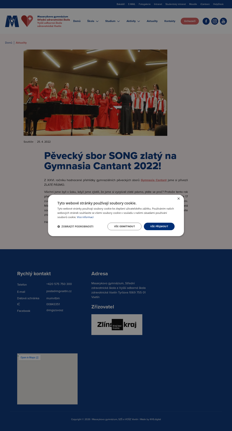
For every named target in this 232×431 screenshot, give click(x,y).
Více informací (85, 217)
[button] (75, 226)
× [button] (178, 198)
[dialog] (116, 215)
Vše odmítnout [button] (124, 226)
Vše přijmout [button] (159, 226)
